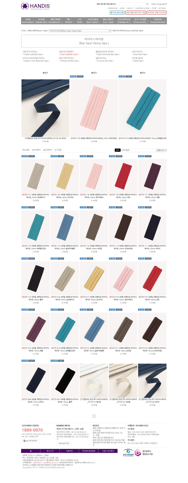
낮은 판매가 (36, 150)
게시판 (154, 8)
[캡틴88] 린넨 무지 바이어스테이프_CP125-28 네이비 (45, 138)
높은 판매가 (47, 150)
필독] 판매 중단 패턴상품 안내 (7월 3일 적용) (109, 440)
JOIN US (130, 8)
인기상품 (58, 150)
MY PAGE (162, 8)
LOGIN (122, 8)
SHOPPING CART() (142, 8)
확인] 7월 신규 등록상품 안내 (103, 438)
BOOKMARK (112, 8)
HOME (23, 31)
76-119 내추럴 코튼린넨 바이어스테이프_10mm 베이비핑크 (94, 138)
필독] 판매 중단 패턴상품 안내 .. (107, 4)
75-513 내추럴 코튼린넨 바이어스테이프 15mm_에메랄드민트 (142, 138)
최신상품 (25, 150)
